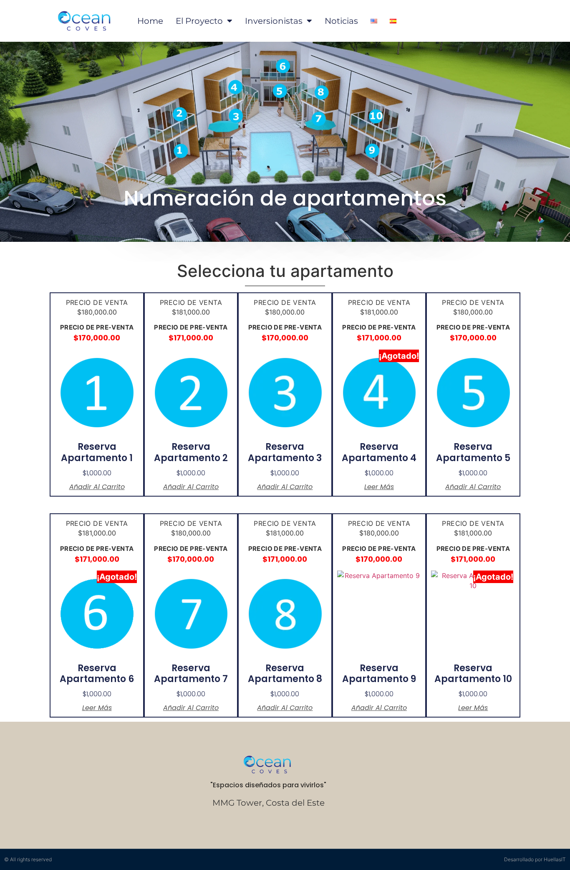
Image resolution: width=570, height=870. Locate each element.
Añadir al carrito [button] (97, 487)
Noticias (341, 21)
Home (150, 21)
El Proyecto (199, 21)
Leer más (379, 487)
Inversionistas (274, 21)
